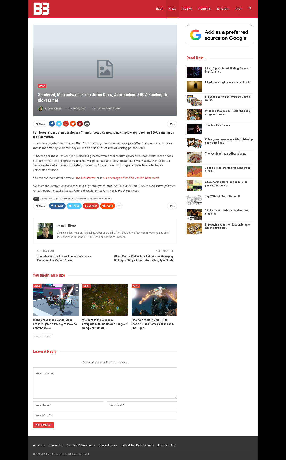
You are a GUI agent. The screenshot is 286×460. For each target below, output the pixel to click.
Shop (239, 8)
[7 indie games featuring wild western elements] (194, 214)
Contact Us (56, 445)
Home (159, 8)
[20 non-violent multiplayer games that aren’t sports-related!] (194, 171)
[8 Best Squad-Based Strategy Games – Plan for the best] (194, 72)
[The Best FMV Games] (194, 129)
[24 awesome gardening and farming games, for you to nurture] (194, 185)
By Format (223, 8)
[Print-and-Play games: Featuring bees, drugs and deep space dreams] (194, 114)
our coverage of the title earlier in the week (131, 178)
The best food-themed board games (226, 153)
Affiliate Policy (166, 445)
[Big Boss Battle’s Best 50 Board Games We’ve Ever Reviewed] (194, 100)
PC (57, 199)
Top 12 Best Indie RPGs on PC (222, 196)
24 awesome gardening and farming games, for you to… (226, 183)
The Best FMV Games (217, 125)
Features (204, 8)
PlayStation (68, 199)
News (172, 8)
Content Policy (108, 445)
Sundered (81, 199)
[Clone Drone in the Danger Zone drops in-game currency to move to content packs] (56, 300)
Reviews (187, 8)
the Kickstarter (85, 178)
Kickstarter (47, 199)
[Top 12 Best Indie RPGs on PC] (194, 200)
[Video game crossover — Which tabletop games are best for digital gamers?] (194, 143)
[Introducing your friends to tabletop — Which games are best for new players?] (194, 228)
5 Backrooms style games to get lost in (227, 82)
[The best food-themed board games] (194, 157)
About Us (39, 445)
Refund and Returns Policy (137, 445)
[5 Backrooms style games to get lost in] (194, 86)
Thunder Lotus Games (100, 199)
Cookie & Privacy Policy (81, 445)
